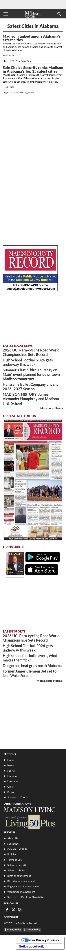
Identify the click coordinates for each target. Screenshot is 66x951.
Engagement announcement (23, 886)
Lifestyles (12, 781)
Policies (11, 854)
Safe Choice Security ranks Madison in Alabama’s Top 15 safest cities (33, 69)
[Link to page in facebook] (7, 910)
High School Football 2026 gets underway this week (28, 362)
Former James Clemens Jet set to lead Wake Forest (29, 673)
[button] (59, 14)
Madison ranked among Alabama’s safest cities (32, 38)
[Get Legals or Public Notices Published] (30, 290)
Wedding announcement (21, 891)
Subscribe (13, 843)
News (10, 765)
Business (12, 792)
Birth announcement (19, 875)
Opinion (12, 775)
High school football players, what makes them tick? (30, 657)
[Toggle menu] (5, 13)
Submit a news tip (17, 865)
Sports (11, 770)
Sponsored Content (18, 797)
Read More (8, 55)
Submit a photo (16, 870)
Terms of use (14, 859)
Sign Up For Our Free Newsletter (26, 897)
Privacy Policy (14, 929)
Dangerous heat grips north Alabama (32, 665)
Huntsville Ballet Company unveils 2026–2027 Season (30, 386)
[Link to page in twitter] (13, 910)
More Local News (51, 408)
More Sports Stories (49, 680)
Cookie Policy (33, 929)
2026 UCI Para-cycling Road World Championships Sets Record (31, 352)
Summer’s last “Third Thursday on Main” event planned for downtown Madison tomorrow (31, 374)
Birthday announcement (21, 881)
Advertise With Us (17, 848)
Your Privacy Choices (44, 940)
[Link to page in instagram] (20, 910)
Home (10, 759)
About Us (12, 838)
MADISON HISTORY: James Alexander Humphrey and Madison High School (31, 398)
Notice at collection (32, 946)
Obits (10, 786)
